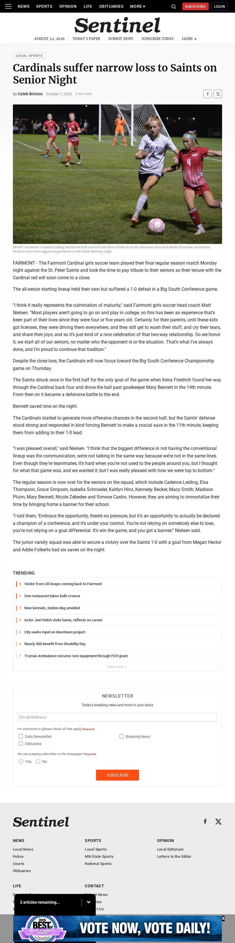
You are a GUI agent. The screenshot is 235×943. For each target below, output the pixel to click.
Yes (27, 761)
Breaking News (138, 736)
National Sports (98, 863)
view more (115, 667)
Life (88, 6)
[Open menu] (8, 6)
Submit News (121, 39)
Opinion (68, 6)
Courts (18, 863)
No (44, 761)
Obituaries (111, 6)
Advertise (93, 902)
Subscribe (195, 7)
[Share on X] (217, 94)
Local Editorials (170, 849)
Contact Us (94, 909)
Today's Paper (86, 39)
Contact (94, 886)
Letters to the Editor (174, 856)
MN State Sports (99, 856)
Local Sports (29, 56)
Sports (44, 6)
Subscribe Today (158, 39)
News (23, 6)
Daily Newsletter (38, 736)
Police (18, 856)
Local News (23, 849)
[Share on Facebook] (207, 94)
